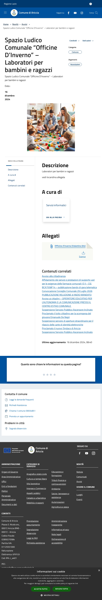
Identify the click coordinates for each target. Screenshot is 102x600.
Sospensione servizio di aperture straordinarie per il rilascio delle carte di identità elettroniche (67, 322)
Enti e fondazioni (9, 486)
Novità (15, 24)
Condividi (73, 40)
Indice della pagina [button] (15, 161)
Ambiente (56, 488)
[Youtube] (74, 13)
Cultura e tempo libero (37, 478)
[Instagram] (80, 13)
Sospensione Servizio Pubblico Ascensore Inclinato (67, 310)
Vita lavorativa (33, 483)
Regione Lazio (10, 3)
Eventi (79, 499)
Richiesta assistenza (36, 542)
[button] (51, 595)
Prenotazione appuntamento (33, 522)
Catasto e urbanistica (36, 498)
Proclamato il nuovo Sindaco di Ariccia (61, 328)
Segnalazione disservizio (33, 531)
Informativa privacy (60, 529)
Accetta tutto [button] (40, 589)
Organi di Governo (10, 471)
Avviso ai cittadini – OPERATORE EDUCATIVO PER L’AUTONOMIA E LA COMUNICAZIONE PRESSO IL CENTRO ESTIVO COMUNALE (67, 302)
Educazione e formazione (57, 473)
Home (5, 24)
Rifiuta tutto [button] (61, 589)
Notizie (79, 471)
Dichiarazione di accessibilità (59, 541)
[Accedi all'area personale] (90, 4)
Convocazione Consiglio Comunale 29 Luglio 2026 (67, 291)
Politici (5, 491)
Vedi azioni (86, 40)
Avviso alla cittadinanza (54, 276)
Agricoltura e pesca (60, 507)
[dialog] (51, 584)
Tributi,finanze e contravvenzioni (59, 482)
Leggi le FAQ (32, 538)
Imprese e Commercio (36, 488)
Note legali (56, 534)
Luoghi (79, 494)
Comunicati (81, 476)
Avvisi (24, 24)
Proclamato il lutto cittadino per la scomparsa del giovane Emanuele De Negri (66, 315)
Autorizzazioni (58, 502)
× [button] (99, 570)
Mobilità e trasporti (35, 502)
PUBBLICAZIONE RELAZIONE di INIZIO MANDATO (67, 295)
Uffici (4, 481)
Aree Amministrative (11, 476)
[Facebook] (67, 13)
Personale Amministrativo (9, 497)
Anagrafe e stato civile (37, 474)
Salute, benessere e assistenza (60, 495)
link (76, 583)
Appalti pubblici (33, 493)
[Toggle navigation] (5, 12)
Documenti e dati (9, 504)
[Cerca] (96, 12)
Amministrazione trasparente (59, 522)
